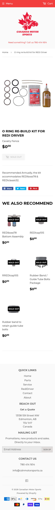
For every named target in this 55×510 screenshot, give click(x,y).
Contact (27, 393)
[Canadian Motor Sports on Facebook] (26, 481)
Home (5, 52)
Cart (50, 3)
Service (27, 384)
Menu (9, 3)
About (27, 397)
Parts (27, 380)
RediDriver (27, 389)
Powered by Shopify (26, 493)
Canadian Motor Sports (30, 489)
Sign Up (47, 449)
